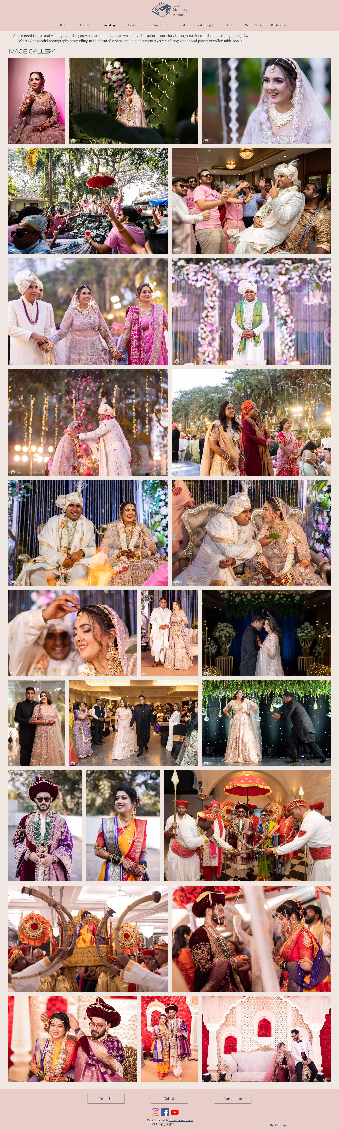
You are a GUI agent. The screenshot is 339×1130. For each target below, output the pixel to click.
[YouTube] (175, 1112)
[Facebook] (165, 1112)
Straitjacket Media (181, 1120)
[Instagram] (155, 1112)
